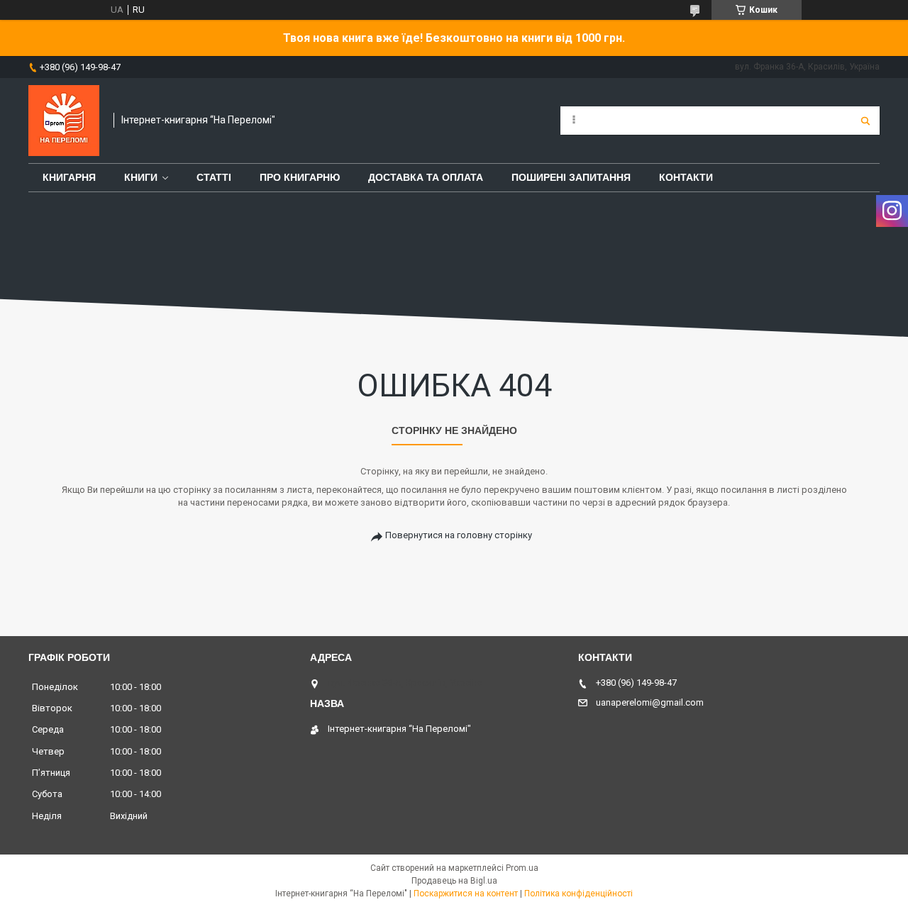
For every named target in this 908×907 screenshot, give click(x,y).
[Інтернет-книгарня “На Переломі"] (63, 120)
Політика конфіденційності (578, 893)
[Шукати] (865, 120)
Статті (213, 177)
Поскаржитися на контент (466, 893)
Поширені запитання (571, 177)
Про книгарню (300, 177)
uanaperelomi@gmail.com (650, 702)
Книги (140, 177)
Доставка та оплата (425, 177)
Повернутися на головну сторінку (458, 535)
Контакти (686, 177)
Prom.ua (522, 868)
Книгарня (69, 177)
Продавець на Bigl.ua (454, 881)
